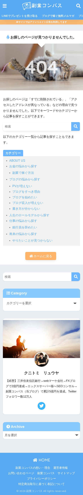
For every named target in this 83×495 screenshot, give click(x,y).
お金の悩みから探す (23, 166)
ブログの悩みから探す (24, 179)
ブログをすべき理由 (26, 191)
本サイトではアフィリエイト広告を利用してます (41, 22)
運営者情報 (60, 467)
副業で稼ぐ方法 (23, 172)
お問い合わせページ (21, 473)
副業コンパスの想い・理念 (32, 467)
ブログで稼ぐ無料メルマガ (58, 15)
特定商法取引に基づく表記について (41, 484)
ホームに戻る (42, 256)
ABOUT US (17, 160)
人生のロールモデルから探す (29, 215)
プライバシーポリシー (41, 478)
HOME (43, 460)
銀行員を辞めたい (24, 227)
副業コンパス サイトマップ (56, 473)
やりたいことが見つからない (32, 240)
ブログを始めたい (24, 197)
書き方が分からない (26, 208)
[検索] (75, 126)
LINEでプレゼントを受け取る (20, 15)
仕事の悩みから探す (23, 220)
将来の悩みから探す (23, 234)
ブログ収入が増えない (27, 202)
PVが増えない (22, 186)
